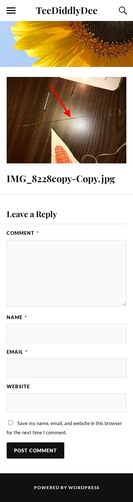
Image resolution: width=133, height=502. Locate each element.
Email (17, 352)
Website (18, 386)
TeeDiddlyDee (67, 10)
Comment (23, 233)
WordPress (83, 487)
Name (17, 317)
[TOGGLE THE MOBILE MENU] (11, 11)
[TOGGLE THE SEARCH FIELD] (121, 11)
